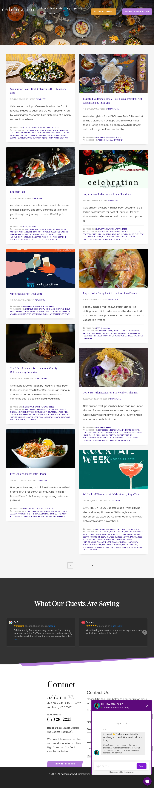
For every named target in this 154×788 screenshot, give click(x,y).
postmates (35, 516)
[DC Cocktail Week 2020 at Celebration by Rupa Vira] (113, 469)
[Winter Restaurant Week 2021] (40, 268)
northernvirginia (62, 415)
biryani (28, 511)
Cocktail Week (109, 534)
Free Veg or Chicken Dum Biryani (28, 473)
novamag (118, 545)
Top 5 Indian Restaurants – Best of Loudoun (107, 194)
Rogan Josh (107, 336)
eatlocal (40, 412)
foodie (58, 133)
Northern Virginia (35, 415)
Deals (25, 509)
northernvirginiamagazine (21, 417)
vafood (86, 550)
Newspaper (87, 239)
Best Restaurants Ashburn (128, 234)
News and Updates (45, 128)
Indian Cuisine (24, 237)
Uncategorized (134, 529)
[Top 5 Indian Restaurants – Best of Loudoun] (113, 169)
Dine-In (26, 311)
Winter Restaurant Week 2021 (26, 293)
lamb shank (101, 539)
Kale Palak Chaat (28, 135)
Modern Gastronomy (44, 135)
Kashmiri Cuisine (133, 331)
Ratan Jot (98, 336)
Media (133, 237)
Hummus (13, 237)
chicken (43, 511)
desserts (62, 409)
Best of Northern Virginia (57, 130)
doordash (21, 514)
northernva (23, 240)
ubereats (61, 516)
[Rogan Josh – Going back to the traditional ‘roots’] (113, 268)
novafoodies (107, 545)
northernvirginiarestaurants (47, 417)
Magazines (125, 237)
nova (135, 438)
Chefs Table (50, 309)
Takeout (46, 314)
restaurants (99, 547)
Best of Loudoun (53, 229)
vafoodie (93, 550)
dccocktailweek (133, 534)
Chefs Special (39, 309)
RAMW (32, 311)
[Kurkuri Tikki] (40, 166)
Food (25, 128)
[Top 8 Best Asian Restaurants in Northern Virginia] (113, 367)
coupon (64, 511)
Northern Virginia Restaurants (106, 239)
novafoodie (33, 240)
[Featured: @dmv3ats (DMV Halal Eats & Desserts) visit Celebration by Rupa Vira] (113, 73)
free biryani (35, 514)
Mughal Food (116, 333)
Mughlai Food (128, 333)
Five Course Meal (51, 412)
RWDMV (39, 314)
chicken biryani (54, 511)
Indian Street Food (38, 237)
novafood (87, 440)
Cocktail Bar (130, 532)
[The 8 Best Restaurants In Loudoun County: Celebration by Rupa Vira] (40, 343)
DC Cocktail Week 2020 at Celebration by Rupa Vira (111, 494)
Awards (101, 232)
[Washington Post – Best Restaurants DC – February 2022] (40, 68)
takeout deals (46, 516)
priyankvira (41, 99)
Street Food (52, 240)
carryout (29, 309)
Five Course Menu (105, 331)
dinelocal (41, 133)
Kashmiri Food (89, 333)
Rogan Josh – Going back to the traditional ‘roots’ (110, 293)
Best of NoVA (15, 133)
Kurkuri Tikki (17, 191)
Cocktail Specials (95, 534)
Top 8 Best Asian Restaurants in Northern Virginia (110, 392)
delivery (59, 309)
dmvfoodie (61, 234)
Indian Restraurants (111, 237)
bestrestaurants (25, 234)
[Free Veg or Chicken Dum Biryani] (40, 448)
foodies (92, 539)
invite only (118, 140)
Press (56, 128)
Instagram (32, 128)
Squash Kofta (47, 138)
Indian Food (22, 415)
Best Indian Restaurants (35, 130)
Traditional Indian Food (123, 336)
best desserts (31, 409)
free (28, 514)
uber (55, 516)
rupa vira (37, 138)
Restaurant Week (28, 314)
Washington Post (61, 138)
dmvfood (52, 234)
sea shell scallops (122, 547)
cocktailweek (121, 534)
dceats (36, 234)
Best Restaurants (28, 133)
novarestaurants (24, 138)
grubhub (44, 514)
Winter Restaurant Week (60, 314)
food (61, 412)
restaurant (31, 420)
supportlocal (136, 547)
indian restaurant (22, 516)
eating (126, 537)
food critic (50, 133)
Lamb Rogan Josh (102, 333)
